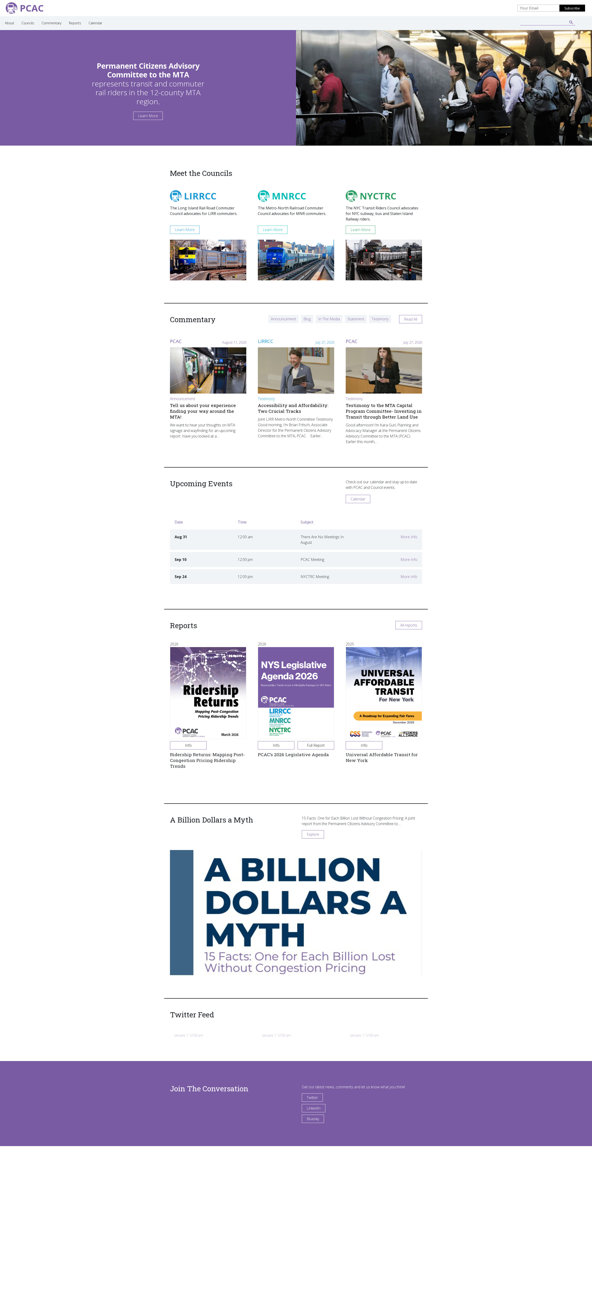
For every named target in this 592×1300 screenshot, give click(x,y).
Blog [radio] (307, 318)
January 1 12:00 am (189, 1035)
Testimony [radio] (380, 318)
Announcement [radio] (283, 318)
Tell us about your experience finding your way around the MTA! (203, 411)
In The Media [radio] (329, 318)
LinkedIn (314, 1108)
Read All (410, 319)
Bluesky (313, 1118)
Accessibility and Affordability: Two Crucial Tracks (293, 408)
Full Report (316, 745)
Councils (28, 23)
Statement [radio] (355, 318)
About (9, 23)
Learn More (148, 115)
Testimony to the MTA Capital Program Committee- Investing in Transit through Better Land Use (384, 411)
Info (188, 745)
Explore (313, 834)
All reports (408, 625)
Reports (75, 23)
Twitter (312, 1097)
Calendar (95, 23)
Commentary (52, 23)
